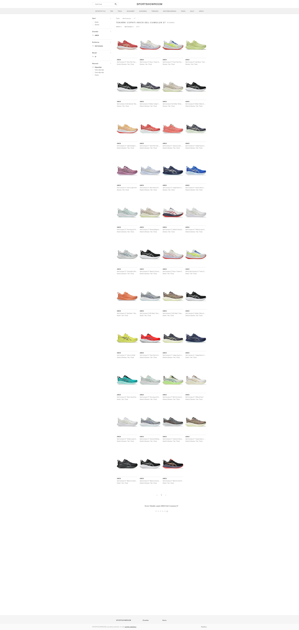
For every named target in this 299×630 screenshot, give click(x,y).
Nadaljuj (204, 627)
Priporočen (98, 67)
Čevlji (118, 18)
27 (95, 56)
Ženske (97, 24)
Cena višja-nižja (99, 70)
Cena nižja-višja (99, 72)
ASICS (97, 35)
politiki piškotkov (130, 627)
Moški (96, 22)
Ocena (97, 75)
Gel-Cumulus (99, 46)
